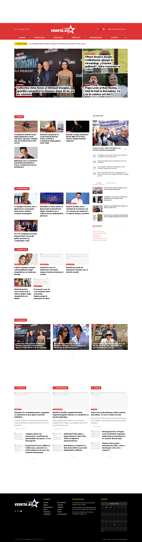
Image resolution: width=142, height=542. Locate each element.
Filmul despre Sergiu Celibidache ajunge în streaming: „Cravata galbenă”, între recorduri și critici (102, 63)
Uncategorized (89, 53)
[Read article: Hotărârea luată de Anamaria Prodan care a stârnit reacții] (77, 259)
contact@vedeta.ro (118, 29)
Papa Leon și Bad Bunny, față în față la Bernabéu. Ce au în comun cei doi (102, 91)
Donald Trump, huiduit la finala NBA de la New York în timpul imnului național (77, 138)
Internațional (95, 37)
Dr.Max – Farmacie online (100, 240)
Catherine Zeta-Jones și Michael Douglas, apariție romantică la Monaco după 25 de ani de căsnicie (45, 91)
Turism (59, 512)
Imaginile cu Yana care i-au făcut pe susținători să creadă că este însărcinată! (112, 156)
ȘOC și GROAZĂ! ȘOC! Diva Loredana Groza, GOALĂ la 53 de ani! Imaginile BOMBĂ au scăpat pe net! (113, 174)
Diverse (114, 37)
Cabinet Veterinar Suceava (100, 238)
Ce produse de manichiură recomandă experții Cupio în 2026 (48, 43)
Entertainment (19, 203)
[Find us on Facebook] (97, 29)
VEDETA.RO (28, 539)
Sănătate (76, 37)
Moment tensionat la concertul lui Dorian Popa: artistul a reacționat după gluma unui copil (50, 139)
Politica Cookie (106, 539)
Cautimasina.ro (97, 236)
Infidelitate (39, 37)
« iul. (102, 531)
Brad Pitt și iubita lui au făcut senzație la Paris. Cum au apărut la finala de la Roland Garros (69, 346)
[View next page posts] (72, 355)
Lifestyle (60, 505)
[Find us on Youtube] (104, 29)
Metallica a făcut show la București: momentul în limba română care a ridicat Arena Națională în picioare (51, 211)
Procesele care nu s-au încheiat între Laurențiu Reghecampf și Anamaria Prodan (42, 293)
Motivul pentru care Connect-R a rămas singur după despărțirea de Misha (22, 293)
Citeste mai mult (21, 428)
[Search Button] (125, 38)
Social (59, 509)
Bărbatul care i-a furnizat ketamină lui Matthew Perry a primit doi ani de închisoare (25, 164)
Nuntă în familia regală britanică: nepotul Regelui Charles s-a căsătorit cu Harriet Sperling (71, 414)
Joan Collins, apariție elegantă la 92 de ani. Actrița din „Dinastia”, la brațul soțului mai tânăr (109, 346)
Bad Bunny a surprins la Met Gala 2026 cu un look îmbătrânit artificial (75, 448)
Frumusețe (58, 37)
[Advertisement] (49, 11)
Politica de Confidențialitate (119, 539)
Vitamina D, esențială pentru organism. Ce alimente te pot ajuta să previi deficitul (32, 414)
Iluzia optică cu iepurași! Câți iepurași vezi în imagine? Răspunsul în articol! (111, 167)
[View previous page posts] (69, 355)
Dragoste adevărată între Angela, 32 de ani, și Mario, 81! (116, 206)
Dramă (22, 37)
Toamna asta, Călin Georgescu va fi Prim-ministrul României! (107, 149)
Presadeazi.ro (96, 235)
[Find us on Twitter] (100, 29)
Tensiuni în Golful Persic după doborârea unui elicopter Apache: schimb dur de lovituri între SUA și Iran (25, 139)
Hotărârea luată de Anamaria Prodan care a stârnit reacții (77, 270)
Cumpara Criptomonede (99, 233)
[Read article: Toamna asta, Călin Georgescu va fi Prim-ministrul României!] (111, 133)
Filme (45, 509)
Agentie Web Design (99, 231)
